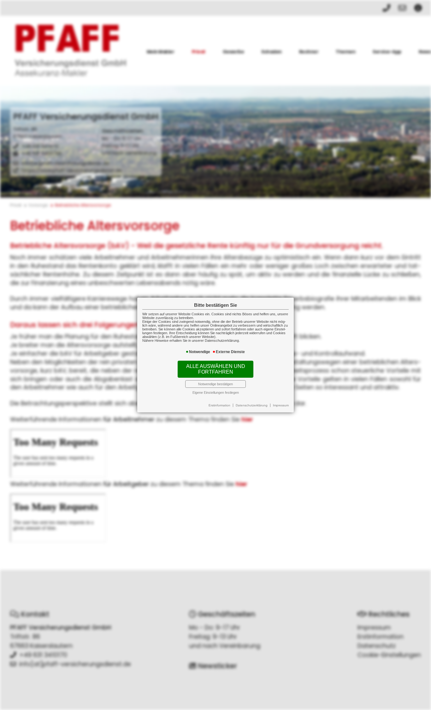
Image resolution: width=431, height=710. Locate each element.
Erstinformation (219, 405)
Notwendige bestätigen (215, 384)
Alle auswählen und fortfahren (215, 369)
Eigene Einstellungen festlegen (215, 392)
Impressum (281, 405)
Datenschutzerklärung (252, 405)
